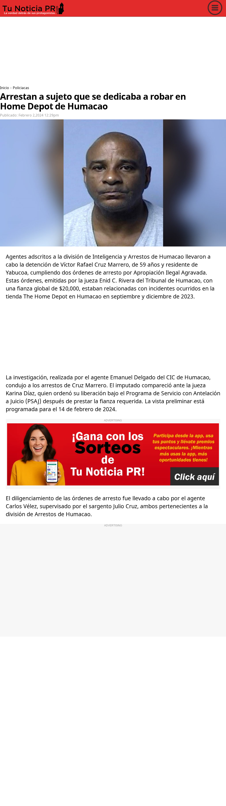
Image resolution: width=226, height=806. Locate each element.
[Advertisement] (113, 49)
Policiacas (21, 88)
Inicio (4, 88)
